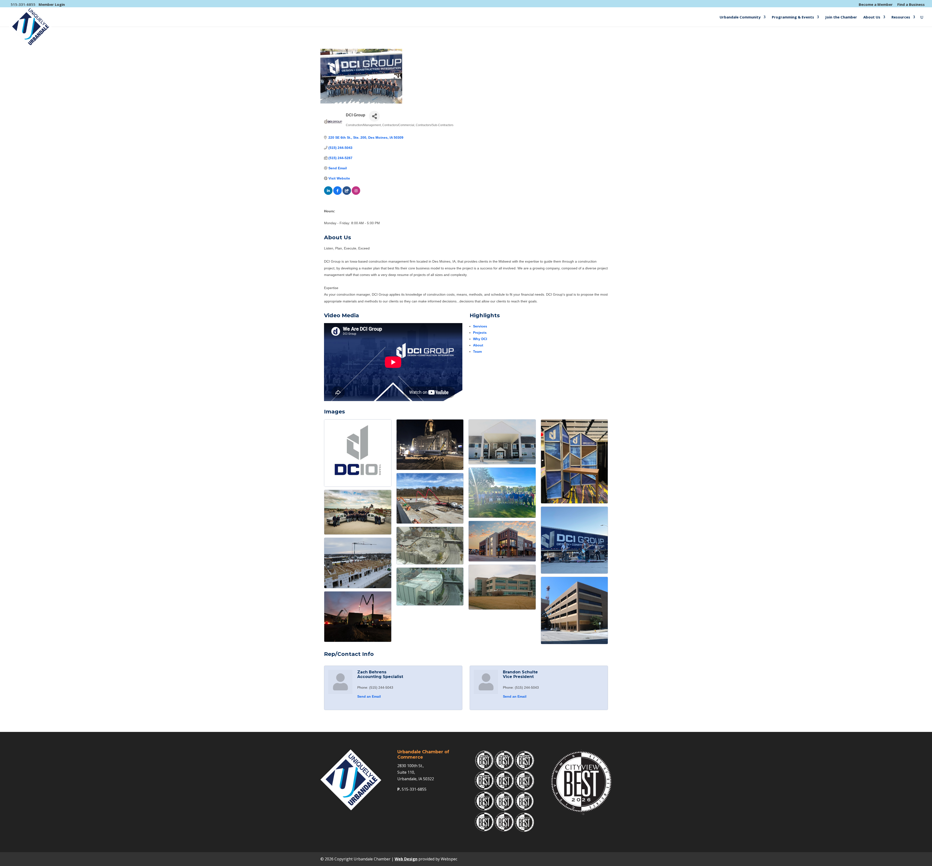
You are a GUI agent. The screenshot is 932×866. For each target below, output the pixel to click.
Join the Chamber (841, 17)
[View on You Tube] (346, 194)
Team (477, 351)
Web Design (406, 859)
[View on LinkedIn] (328, 194)
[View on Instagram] (356, 194)
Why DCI (480, 339)
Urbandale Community (740, 17)
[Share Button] (374, 116)
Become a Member (876, 5)
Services (480, 326)
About (478, 345)
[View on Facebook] (337, 194)
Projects (480, 332)
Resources (900, 17)
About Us (871, 17)
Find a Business (911, 5)
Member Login (52, 4)
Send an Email (369, 696)
